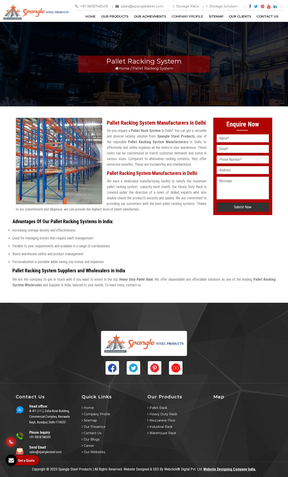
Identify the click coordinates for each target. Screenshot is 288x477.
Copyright (38, 469)
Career (88, 446)
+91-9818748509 (93, 6)
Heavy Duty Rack (162, 414)
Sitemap (216, 16)
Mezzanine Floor (162, 420)
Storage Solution (223, 6)
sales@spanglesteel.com (141, 6)
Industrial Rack (160, 427)
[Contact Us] (11, 441)
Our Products (114, 16)
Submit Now (242, 207)
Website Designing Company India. (229, 469)
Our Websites (94, 452)
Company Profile (187, 16)
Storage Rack (187, 6)
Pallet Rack (157, 408)
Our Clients (240, 16)
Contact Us (267, 16)
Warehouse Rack (162, 433)
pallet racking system (122, 187)
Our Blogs (91, 439)
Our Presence (94, 427)
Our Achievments (150, 16)
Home (91, 16)
